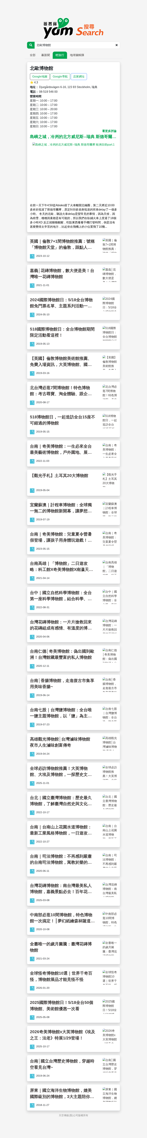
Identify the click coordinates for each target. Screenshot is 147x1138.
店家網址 (79, 76)
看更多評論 (109, 130)
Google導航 (60, 76)
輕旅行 (60, 55)
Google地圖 (39, 76)
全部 (32, 55)
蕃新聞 (45, 55)
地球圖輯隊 (77, 55)
